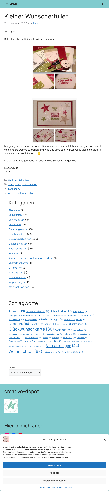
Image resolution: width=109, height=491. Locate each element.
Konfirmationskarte (33, 338)
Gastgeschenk (32, 320)
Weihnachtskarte (52, 352)
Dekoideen (15, 224)
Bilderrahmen (29, 315)
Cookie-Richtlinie (44, 487)
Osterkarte (15, 341)
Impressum (68, 487)
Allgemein (14, 210)
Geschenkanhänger (43, 324)
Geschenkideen (17, 234)
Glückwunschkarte (31, 329)
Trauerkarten (16, 272)
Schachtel (88, 341)
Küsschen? (14, 188)
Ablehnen (54, 472)
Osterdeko (82, 338)
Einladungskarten (18, 229)
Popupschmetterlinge (73, 341)
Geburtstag (52, 319)
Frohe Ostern (16, 319)
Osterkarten (15, 267)
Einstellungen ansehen (54, 480)
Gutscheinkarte (79, 330)
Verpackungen (17, 282)
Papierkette (39, 341)
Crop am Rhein (45, 315)
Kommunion (83, 334)
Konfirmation (16, 337)
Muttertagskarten (19, 263)
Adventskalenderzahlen (21, 193)
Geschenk (19, 324)
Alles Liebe (61, 311)
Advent (17, 311)
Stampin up (14, 184)
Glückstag (62, 324)
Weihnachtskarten (18, 180)
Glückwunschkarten (20, 239)
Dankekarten (60, 316)
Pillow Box (54, 341)
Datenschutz (57, 487)
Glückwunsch (78, 323)
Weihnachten (29, 184)
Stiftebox (26, 346)
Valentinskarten (17, 277)
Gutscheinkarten (18, 243)
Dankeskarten (16, 219)
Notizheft (69, 337)
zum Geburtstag (73, 352)
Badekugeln (14, 316)
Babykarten (15, 214)
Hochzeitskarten (18, 248)
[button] (104, 439)
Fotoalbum (87, 315)
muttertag (57, 338)
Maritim (47, 338)
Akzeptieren (54, 465)
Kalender (14, 253)
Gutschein (62, 329)
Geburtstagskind (75, 319)
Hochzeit (39, 334)
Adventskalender (37, 311)
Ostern (28, 341)
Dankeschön (73, 316)
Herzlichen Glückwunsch (20, 334)
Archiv (12, 367)
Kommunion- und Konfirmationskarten (30, 258)
